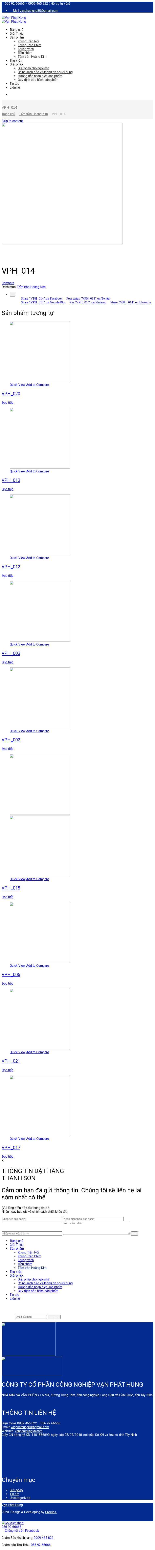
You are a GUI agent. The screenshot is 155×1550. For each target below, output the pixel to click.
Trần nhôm (25, 53)
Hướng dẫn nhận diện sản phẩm (40, 76)
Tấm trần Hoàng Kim (32, 57)
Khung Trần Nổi (28, 41)
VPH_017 (11, 1147)
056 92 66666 (41, 1545)
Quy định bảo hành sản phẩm (38, 80)
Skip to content (12, 121)
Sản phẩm (17, 37)
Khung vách (26, 49)
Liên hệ (15, 87)
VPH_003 (11, 653)
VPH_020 (11, 393)
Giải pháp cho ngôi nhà (33, 68)
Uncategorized (20, 1498)
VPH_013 (11, 480)
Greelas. (51, 1512)
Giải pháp (16, 64)
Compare (8, 283)
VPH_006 (11, 974)
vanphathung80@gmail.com (39, 11)
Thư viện (16, 60)
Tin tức (14, 84)
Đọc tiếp (7, 403)
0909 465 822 (43, 1538)
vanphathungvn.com (28, 1431)
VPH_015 (11, 888)
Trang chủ (16, 30)
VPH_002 (11, 739)
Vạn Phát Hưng (12, 1505)
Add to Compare (37, 385)
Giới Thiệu (16, 33)
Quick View (17, 385)
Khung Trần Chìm (29, 45)
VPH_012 (11, 566)
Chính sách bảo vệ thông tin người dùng (45, 72)
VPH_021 (11, 1061)
